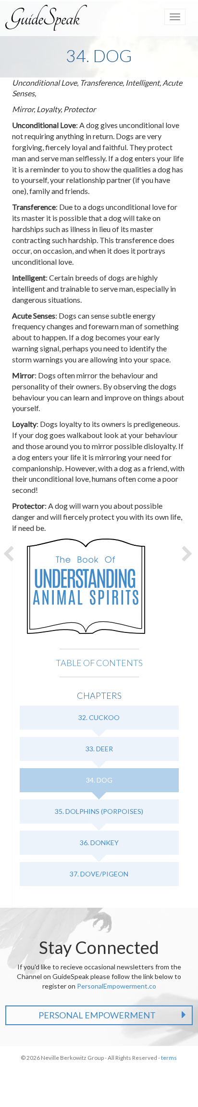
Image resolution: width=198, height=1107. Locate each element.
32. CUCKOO (99, 717)
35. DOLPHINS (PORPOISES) (99, 811)
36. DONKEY (99, 842)
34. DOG (99, 780)
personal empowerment (97, 1015)
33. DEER (99, 749)
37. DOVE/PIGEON (99, 874)
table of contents (99, 662)
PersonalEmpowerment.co (116, 986)
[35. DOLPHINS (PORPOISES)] (188, 553)
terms (169, 1057)
